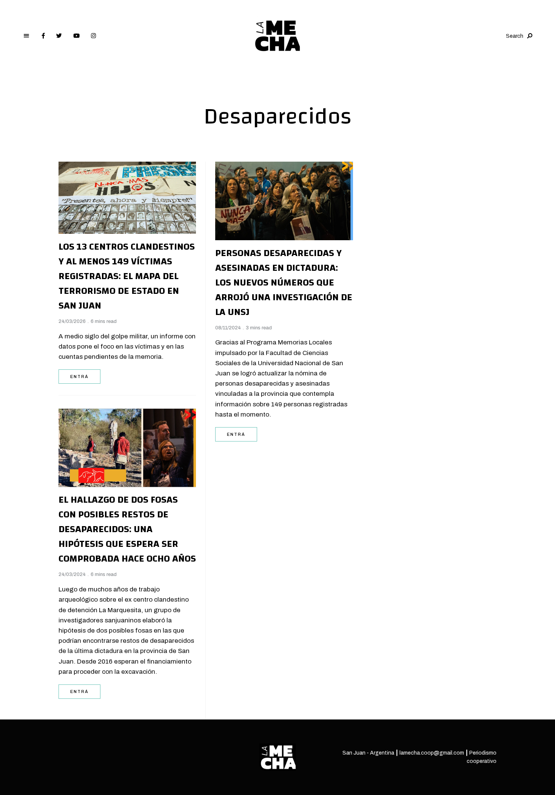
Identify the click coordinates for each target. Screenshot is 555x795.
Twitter (59, 36)
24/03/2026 (72, 321)
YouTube (76, 36)
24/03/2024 (72, 572)
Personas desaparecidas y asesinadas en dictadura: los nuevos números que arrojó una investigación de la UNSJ (283, 282)
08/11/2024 (228, 327)
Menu (26, 35)
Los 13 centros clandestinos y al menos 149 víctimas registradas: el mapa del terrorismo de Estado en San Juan (127, 276)
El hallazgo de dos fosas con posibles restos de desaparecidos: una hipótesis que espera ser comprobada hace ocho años (127, 527)
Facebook (43, 36)
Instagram (93, 36)
